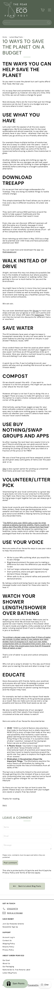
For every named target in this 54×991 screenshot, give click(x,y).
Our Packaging (8, 966)
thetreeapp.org (9, 252)
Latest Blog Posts (16, 37)
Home (5, 37)
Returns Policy (8, 947)
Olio (4, 469)
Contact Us (7, 940)
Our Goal (6, 960)
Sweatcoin (39, 315)
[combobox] (27, 22)
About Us (6, 963)
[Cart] (42, 10)
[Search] (48, 22)
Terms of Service (27, 873)
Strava (36, 311)
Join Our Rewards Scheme (13, 924)
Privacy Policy (9, 873)
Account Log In (9, 937)
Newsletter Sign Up (10, 927)
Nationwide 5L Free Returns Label (16, 970)
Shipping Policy (9, 944)
